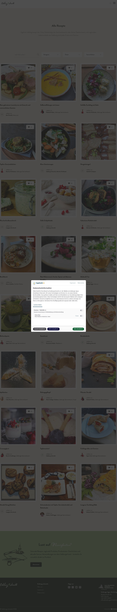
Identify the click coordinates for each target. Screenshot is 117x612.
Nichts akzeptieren (53, 329)
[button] (81, 310)
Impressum (73, 283)
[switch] (81, 310)
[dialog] (58, 306)
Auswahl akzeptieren (39, 329)
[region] (59, 304)
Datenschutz (81, 283)
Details (77, 316)
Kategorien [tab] (38, 305)
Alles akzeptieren (78, 329)
